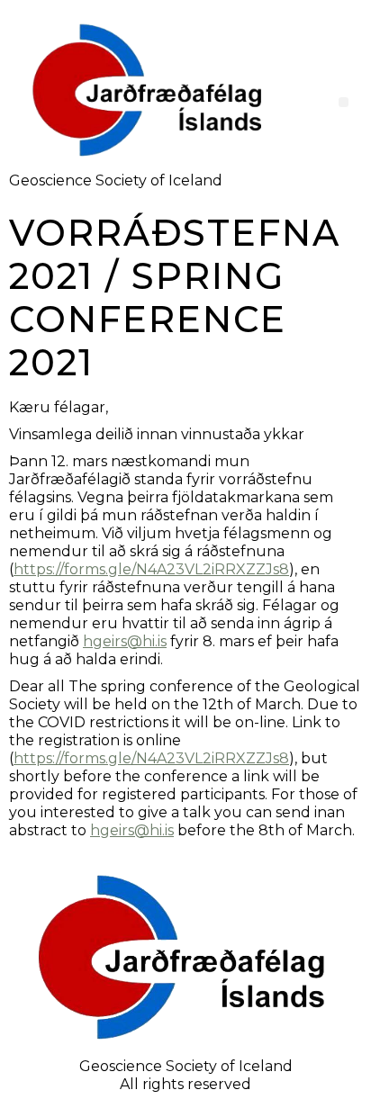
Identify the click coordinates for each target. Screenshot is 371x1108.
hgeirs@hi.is (125, 641)
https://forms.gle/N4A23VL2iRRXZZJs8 (151, 569)
